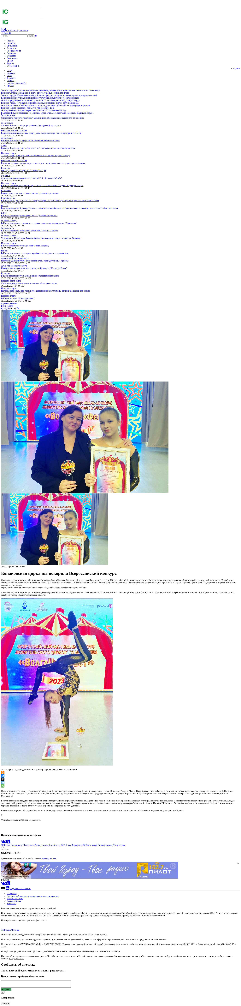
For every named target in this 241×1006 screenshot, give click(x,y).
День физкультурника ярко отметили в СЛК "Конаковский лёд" (31, 178)
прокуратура (7, 123)
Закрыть (5, 1003)
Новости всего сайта (11, 281)
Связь (4, 145)
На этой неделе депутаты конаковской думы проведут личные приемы (34, 261)
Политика (11, 53)
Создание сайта (16, 958)
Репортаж (11, 48)
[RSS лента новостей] (7, 888)
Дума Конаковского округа (14, 266)
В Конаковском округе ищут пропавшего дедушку (25, 246)
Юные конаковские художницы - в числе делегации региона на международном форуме (43, 163)
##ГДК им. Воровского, (72, 845)
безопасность (7, 228)
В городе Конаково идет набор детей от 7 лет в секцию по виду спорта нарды (38, 148)
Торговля (11, 78)
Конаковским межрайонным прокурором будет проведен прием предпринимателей (41, 133)
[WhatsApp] (2, 786)
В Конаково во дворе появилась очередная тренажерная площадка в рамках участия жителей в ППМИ (50, 200)
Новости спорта (8, 153)
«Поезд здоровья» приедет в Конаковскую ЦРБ (23, 170)
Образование (13, 66)
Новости (11, 43)
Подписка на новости (20, 888)
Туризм (10, 63)
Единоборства (8, 198)
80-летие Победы (9, 220)
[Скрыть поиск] (36, 36)
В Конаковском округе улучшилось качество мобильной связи (30, 140)
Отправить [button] (6, 989)
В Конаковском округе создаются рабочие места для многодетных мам (34, 253)
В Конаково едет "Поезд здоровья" (17, 298)
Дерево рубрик (14, 901)
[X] (2, 779)
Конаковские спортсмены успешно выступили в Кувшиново (30, 193)
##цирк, (100, 845)
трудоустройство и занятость (14, 258)
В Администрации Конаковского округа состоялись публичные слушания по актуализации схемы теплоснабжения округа (59, 208)
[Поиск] (10, 33)
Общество (11, 56)
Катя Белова (54, 845)
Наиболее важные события (14, 130)
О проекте (11, 893)
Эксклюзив (12, 46)
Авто (9, 75)
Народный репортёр (16, 83)
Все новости (7, 306)
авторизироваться (47, 858)
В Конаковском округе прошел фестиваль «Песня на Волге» (29, 230)
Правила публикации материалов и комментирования (32, 896)
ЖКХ (3, 213)
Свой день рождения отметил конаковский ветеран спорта (29, 283)
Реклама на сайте (15, 898)
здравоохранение (9, 303)
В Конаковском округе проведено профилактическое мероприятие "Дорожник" (39, 223)
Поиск (4, 251)
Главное (10, 41)
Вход (6, 33)
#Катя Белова (119, 845)
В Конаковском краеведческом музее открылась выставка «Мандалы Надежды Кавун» (42, 185)
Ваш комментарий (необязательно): (22, 976)
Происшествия (14, 51)
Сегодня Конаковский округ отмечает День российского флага (31, 125)
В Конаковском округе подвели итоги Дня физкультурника (29, 215)
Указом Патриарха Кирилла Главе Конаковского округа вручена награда (35, 155)
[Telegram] (2, 782)
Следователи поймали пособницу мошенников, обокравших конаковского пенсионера (42, 118)
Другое (10, 85)
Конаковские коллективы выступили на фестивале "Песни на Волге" (34, 268)
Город (9, 70)
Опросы (10, 80)
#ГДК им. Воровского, (11, 845)
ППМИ (4, 205)
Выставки (6, 190)
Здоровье (5, 175)
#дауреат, (108, 845)
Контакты (11, 903)
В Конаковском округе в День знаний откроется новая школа (30, 276)
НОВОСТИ (9, 115)
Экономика (12, 58)
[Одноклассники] (2, 772)
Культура (11, 73)
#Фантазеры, (28, 845)
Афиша (236, 68)
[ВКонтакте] (2, 776)
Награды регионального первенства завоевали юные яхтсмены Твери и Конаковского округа (45, 291)
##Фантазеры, (89, 845)
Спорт (10, 61)
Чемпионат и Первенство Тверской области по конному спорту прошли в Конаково (41, 238)
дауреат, (45, 845)
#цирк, (38, 845)
